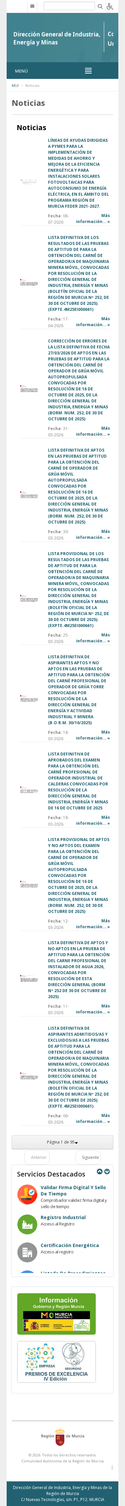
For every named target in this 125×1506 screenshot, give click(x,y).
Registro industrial (63, 1217)
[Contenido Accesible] (110, 6)
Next (106, 1171)
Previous (99, 1171)
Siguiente (90, 1157)
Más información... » (93, 218)
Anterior (39, 1157)
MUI (15, 85)
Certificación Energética (70, 1245)
